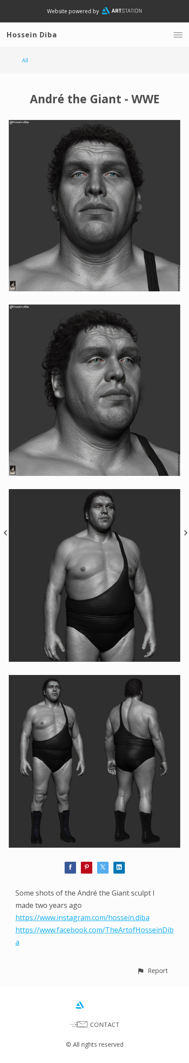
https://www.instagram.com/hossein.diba (82, 917)
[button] (152, 970)
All (25, 60)
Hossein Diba (32, 35)
